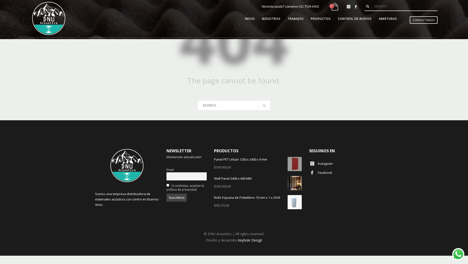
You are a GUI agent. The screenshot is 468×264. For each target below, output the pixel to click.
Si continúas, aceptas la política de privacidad (185, 187)
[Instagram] (348, 6)
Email (170, 170)
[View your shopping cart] (334, 6)
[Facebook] (356, 6)
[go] (367, 6)
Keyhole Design (250, 240)
